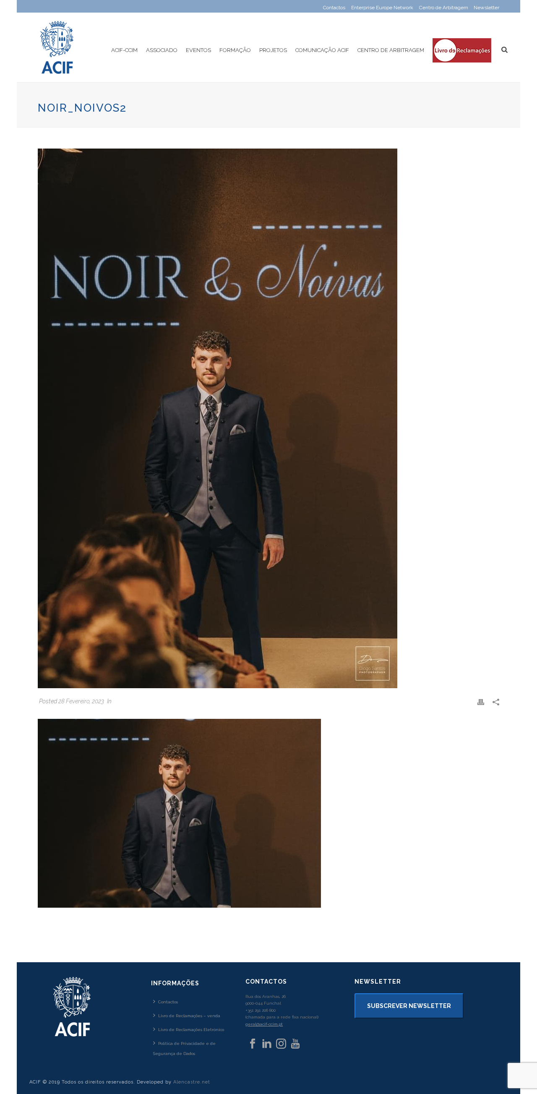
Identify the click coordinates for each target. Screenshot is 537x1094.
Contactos (168, 1002)
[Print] (480, 701)
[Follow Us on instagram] (281, 1044)
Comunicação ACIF (322, 50)
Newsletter (486, 7)
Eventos (198, 50)
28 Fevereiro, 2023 (81, 701)
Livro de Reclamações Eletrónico (191, 1029)
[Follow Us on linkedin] (267, 1044)
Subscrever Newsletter (409, 1006)
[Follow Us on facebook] (253, 1044)
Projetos (273, 50)
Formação (235, 50)
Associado (161, 50)
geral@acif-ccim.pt (264, 1024)
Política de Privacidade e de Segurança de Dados (184, 1048)
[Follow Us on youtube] (295, 1044)
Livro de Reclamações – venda (189, 1015)
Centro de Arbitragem (390, 50)
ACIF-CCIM (124, 50)
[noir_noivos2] (268, 418)
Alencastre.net (191, 1082)
